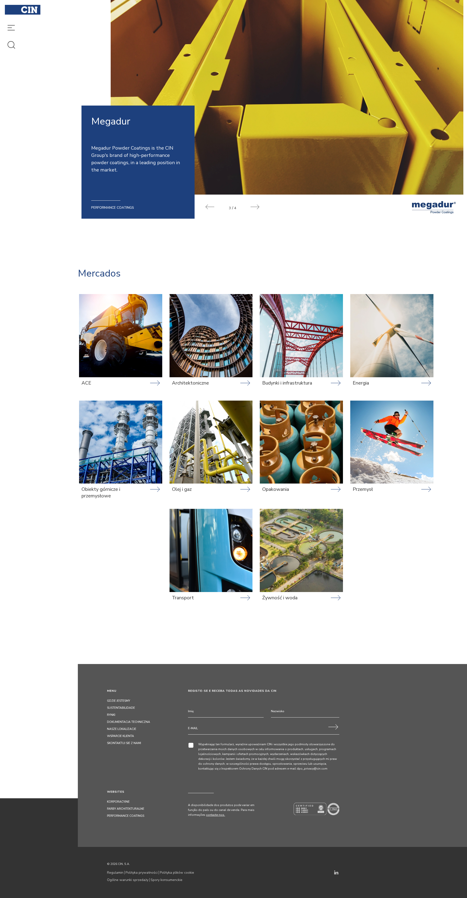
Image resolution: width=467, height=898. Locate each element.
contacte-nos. (215, 815)
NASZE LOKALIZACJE (121, 729)
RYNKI (111, 715)
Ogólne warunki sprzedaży (127, 880)
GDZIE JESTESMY (118, 701)
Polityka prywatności (142, 872)
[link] (120, 347)
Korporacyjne (118, 802)
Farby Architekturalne (125, 809)
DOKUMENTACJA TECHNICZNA (128, 722)
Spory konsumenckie (166, 880)
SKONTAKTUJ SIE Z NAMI (124, 743)
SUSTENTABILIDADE (121, 708)
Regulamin (115, 872)
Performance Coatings (125, 816)
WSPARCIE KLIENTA (120, 736)
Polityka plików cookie (177, 872)
